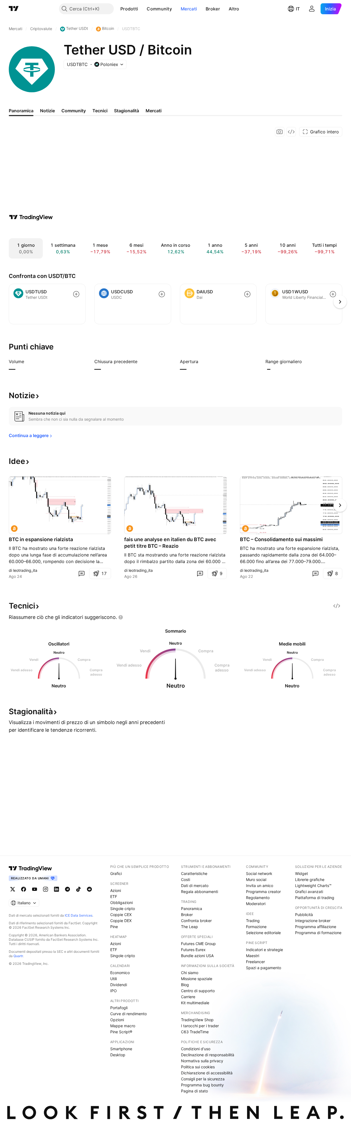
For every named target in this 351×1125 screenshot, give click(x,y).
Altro (234, 9)
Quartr (18, 956)
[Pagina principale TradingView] (14, 9)
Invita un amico (259, 885)
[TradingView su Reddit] (89, 889)
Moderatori (255, 903)
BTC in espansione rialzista (41, 539)
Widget (301, 873)
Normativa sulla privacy (202, 1060)
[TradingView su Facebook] (23, 889)
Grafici (116, 873)
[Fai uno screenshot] (279, 131)
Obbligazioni (121, 902)
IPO (113, 990)
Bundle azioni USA (197, 955)
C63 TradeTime (195, 1031)
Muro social (256, 879)
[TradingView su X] (12, 889)
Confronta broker (196, 920)
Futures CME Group (198, 943)
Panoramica (191, 908)
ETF (113, 896)
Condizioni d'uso (195, 1048)
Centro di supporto (198, 990)
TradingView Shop (197, 1019)
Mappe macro (122, 1025)
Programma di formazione (318, 932)
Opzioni (117, 1019)
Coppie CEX (121, 914)
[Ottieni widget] (291, 131)
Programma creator (263, 891)
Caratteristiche (194, 873)
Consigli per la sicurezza (203, 1079)
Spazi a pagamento (263, 967)
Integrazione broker (312, 920)
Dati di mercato (194, 885)
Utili (113, 978)
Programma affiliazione (315, 926)
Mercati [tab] (154, 110)
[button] (142, 8)
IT (298, 9)
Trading (253, 920)
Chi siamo (189, 972)
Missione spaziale (196, 978)
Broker (213, 9)
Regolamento (258, 897)
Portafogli (119, 1007)
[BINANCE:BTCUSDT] (14, 528)
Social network (259, 873)
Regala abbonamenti (199, 891)
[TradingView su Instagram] (45, 889)
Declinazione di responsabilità (207, 1054)
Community (159, 9)
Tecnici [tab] (99, 110)
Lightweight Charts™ (313, 885)
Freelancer (255, 961)
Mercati (189, 9)
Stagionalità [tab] (126, 110)
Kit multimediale (195, 1002)
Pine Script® (121, 1031)
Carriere (188, 996)
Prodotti (129, 9)
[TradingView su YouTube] (34, 889)
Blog (185, 984)
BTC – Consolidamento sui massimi (281, 539)
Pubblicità (304, 914)
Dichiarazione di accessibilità (207, 1073)
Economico (120, 972)
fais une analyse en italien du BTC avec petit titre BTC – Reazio (170, 542)
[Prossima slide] (340, 505)
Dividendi (118, 984)
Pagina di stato (194, 1091)
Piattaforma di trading (314, 897)
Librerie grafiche (309, 879)
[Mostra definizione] (27, 361)
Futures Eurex (193, 949)
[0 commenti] (81, 573)
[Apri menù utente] (311, 8)
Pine (114, 926)
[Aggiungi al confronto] (76, 294)
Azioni (115, 890)
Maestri (252, 955)
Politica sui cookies (198, 1066)
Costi (185, 879)
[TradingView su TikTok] (78, 889)
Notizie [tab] (47, 110)
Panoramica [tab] (21, 110)
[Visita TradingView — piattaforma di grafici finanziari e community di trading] (31, 217)
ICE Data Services (78, 915)
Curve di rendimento (128, 1013)
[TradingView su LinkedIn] (56, 889)
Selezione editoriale (263, 932)
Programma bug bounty (202, 1085)
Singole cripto (122, 908)
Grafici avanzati (309, 891)
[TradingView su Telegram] (67, 889)
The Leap (189, 926)
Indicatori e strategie (264, 949)
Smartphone (121, 1048)
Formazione (256, 926)
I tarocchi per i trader (200, 1025)
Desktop (117, 1054)
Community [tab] (73, 110)
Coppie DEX (121, 920)
